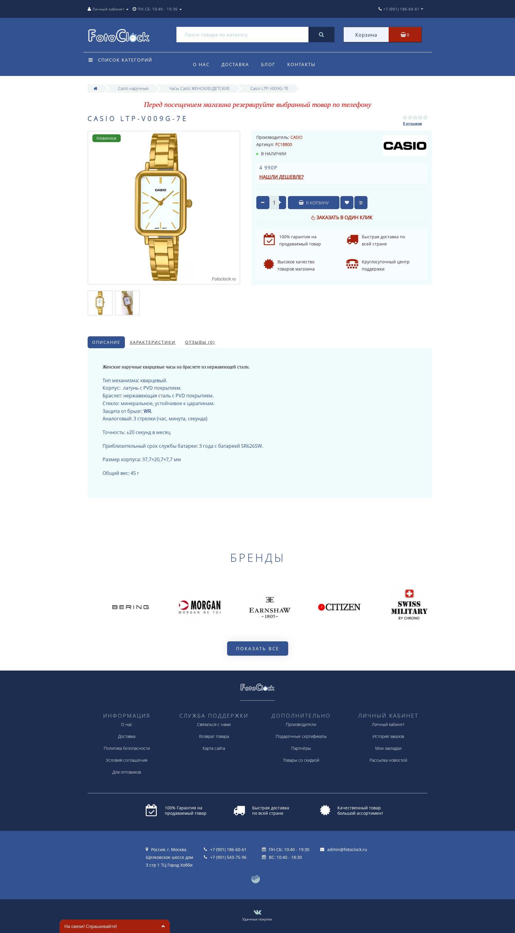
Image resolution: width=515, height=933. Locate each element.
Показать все (257, 648)
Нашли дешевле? (281, 177)
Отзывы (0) (200, 342)
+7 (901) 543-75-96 (228, 857)
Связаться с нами (214, 724)
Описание (106, 342)
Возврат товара (214, 736)
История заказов (388, 736)
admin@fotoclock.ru (347, 849)
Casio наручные (133, 88)
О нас (201, 64)
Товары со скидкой (301, 760)
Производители (301, 724)
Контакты (301, 64)
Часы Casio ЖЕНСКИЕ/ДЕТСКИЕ (199, 88)
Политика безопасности (127, 748)
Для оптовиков (126, 772)
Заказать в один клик (345, 217)
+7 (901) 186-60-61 (228, 849)
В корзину (317, 203)
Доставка (235, 64)
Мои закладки (388, 748)
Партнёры (301, 748)
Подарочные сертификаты (301, 736)
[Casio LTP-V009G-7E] (100, 302)
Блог (268, 64)
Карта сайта (214, 748)
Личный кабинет (388, 724)
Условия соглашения (126, 760)
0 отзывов (412, 123)
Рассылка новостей (388, 760)
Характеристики (153, 342)
